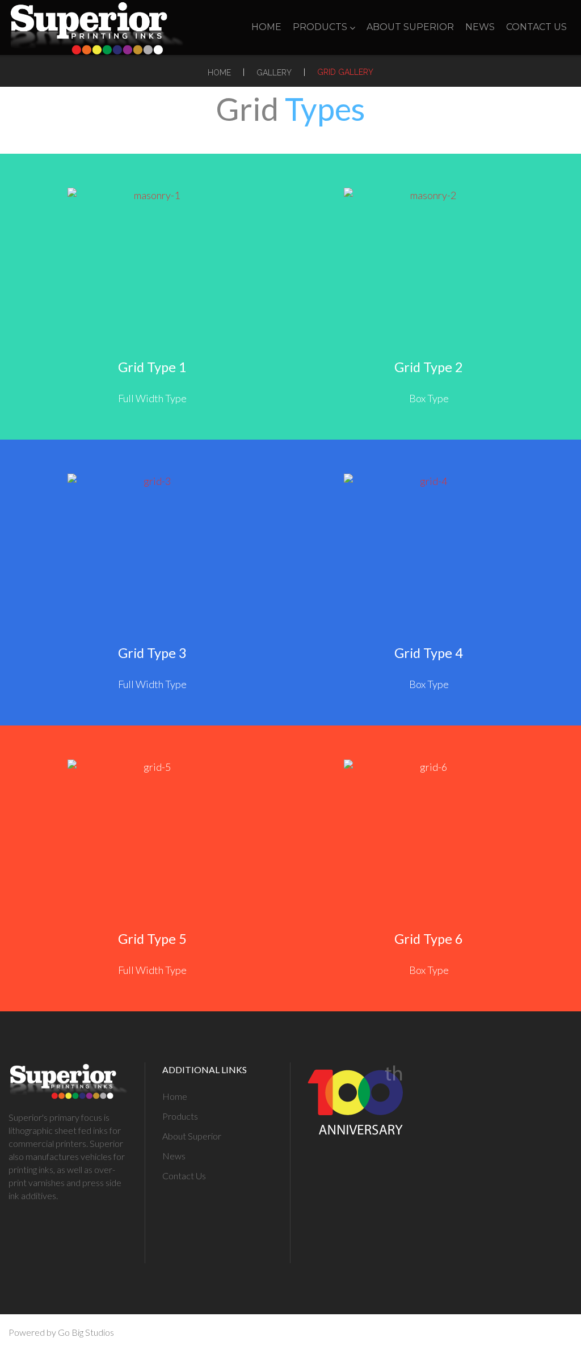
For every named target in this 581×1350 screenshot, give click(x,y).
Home (266, 27)
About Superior (410, 27)
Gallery (274, 72)
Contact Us (536, 27)
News (480, 27)
